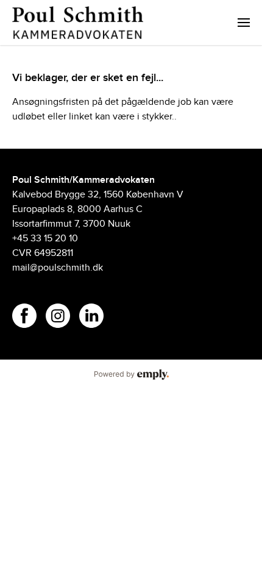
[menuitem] (244, 22)
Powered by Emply (131, 375)
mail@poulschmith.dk (57, 268)
